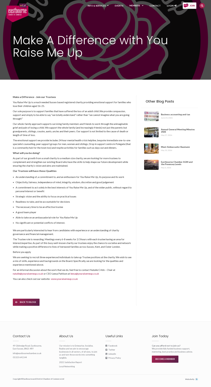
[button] (98, 5)
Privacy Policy (113, 358)
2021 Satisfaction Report (70, 362)
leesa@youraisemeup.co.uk (84, 273)
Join (192, 5)
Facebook (111, 345)
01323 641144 (20, 357)
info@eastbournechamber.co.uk (27, 353)
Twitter (110, 349)
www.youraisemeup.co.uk (64, 278)
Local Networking (67, 366)
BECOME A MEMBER (165, 359)
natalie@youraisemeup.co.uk (28, 273)
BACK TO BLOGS (28, 302)
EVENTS (119, 5)
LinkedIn (111, 354)
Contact (155, 5)
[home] (17, 12)
